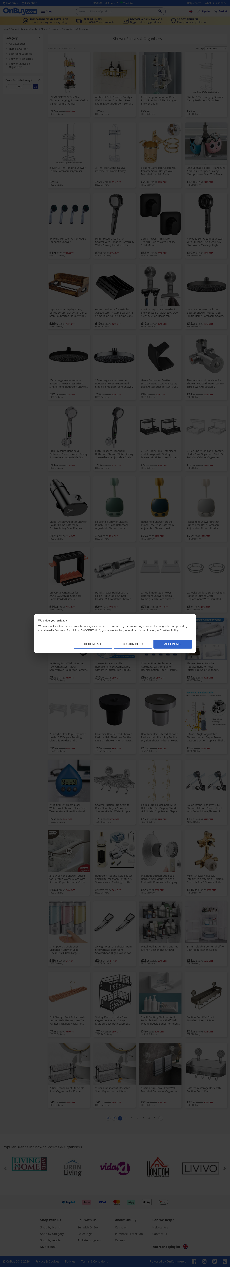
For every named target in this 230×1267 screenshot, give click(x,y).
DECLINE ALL (93, 644)
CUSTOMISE (131, 644)
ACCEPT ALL (172, 644)
